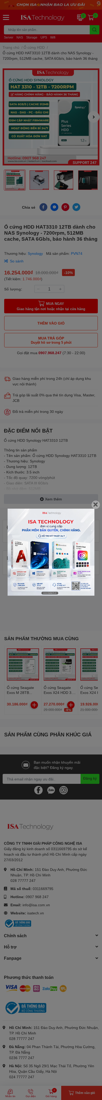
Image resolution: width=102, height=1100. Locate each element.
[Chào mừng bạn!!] (51, 552)
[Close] (96, 504)
